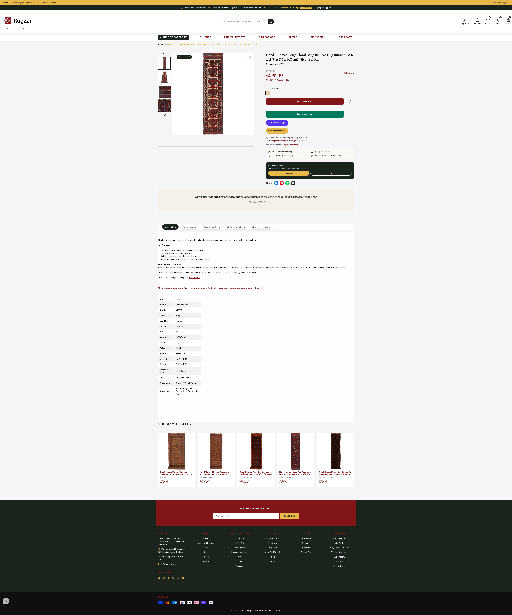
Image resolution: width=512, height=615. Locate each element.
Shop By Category (175, 37)
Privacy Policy (339, 566)
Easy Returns (239, 547)
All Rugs (205, 37)
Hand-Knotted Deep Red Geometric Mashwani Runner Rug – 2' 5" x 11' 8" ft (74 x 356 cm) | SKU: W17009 (295, 473)
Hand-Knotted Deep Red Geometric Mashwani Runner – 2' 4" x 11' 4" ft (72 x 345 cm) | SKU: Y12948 (216, 473)
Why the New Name (339, 552)
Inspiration (317, 37)
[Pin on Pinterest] (282, 183)
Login (239, 561)
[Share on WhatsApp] (287, 183)
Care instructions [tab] (211, 227)
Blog (273, 557)
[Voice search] (258, 21)
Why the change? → (501, 3)
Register (239, 566)
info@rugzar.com (272, 611)
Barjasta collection (290, 145)
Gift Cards (339, 561)
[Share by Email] (293, 183)
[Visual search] (264, 21)
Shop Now (306, 8)
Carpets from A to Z (272, 538)
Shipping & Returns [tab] (236, 227)
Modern (206, 557)
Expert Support (324, 8)
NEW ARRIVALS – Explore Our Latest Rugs (281, 8)
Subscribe (289, 516)
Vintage (206, 561)
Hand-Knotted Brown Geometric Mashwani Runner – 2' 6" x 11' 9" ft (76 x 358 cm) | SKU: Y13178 (176, 473)
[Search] (271, 21)
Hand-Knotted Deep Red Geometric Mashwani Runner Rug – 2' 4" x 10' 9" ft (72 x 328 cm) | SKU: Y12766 (255, 473)
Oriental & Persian (206, 543)
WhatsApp (289, 173)
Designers (306, 543)
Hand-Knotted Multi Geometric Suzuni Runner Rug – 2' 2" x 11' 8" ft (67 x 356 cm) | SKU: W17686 (334, 473)
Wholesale (306, 538)
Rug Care (273, 547)
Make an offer (305, 115)
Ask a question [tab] (190, 227)
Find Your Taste (234, 37)
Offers (292, 37)
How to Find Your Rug (272, 552)
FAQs (239, 557)
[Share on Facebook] (276, 183)
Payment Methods (239, 552)
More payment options (277, 130)
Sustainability (339, 557)
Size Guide (272, 543)
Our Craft (345, 37)
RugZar (241, 611)
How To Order (239, 543)
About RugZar (339, 538)
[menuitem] (173, 37)
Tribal (206, 547)
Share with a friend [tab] (261, 227)
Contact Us (239, 538)
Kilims (206, 552)
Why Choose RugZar (339, 547)
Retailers (306, 547)
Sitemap (272, 561)
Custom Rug (306, 552)
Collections (267, 37)
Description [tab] (170, 227)
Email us (331, 173)
